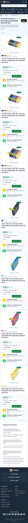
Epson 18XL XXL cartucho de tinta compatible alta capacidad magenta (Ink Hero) (13, 335)
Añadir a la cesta (17, 76)
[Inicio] (1, 15)
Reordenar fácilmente (6, 504)
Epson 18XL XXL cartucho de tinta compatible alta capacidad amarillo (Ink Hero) (13, 390)
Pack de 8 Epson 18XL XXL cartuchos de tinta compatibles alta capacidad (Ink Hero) (13, 115)
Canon (8, 9)
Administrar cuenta (5, 502)
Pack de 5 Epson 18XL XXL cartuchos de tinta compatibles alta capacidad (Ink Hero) (13, 170)
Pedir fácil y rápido (14, 480)
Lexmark (21, 9)
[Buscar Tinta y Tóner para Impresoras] (25, 5)
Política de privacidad (10, 519)
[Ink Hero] (6, 2)
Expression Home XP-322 (15, 15)
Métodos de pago (5, 494)
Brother (3, 9)
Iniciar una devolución (20, 493)
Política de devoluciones (20, 491)
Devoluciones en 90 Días (14, 477)
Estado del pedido (5, 506)
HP (16, 9)
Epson (12, 9)
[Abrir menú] (1, 2)
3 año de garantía (14, 474)
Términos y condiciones (19, 519)
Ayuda (16, 488)
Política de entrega (5, 496)
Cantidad (4, 74)
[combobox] (14, 5)
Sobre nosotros (4, 488)
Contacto (17, 495)
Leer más (2, 28)
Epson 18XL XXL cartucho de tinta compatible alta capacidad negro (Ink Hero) (14, 225)
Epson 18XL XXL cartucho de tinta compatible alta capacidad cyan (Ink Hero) (13, 280)
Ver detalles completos (14, 52)
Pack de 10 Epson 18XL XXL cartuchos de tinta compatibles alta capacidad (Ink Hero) (13, 60)
